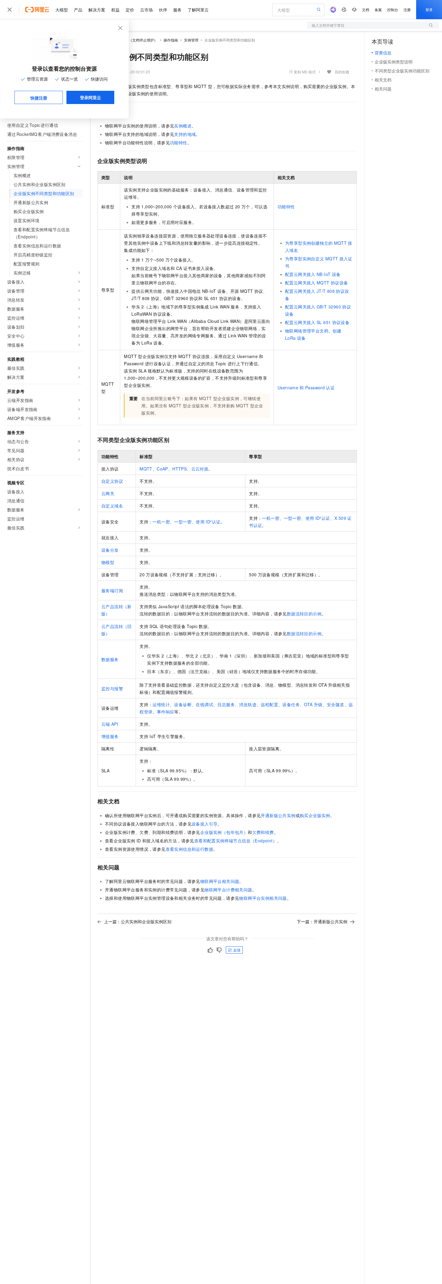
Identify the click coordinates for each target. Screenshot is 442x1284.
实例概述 (183, 126)
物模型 (107, 562)
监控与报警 (112, 688)
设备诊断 (183, 704)
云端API (109, 724)
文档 (365, 9)
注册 (407, 9)
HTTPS (179, 469)
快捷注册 (38, 98)
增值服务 (110, 736)
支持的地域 (185, 134)
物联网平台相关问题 (219, 881)
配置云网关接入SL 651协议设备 (317, 322)
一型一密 (183, 522)
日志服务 (226, 704)
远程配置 (269, 704)
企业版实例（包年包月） (224, 832)
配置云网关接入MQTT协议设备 (316, 283)
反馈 (237, 949)
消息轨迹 (247, 704)
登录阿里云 (90, 97)
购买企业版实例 (315, 815)
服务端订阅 (112, 590)
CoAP (162, 469)
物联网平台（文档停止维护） (134, 39)
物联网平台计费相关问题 (228, 890)
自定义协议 (112, 481)
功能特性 (178, 142)
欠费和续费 (263, 832)
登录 (429, 9)
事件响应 (165, 712)
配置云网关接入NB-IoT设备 (312, 274)
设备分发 (110, 550)
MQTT (146, 469)
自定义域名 (112, 506)
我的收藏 (342, 71)
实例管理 (191, 39)
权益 (115, 10)
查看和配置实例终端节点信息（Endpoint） (235, 841)
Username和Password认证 (306, 388)
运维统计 (161, 704)
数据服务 (110, 659)
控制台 (392, 9)
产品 (78, 10)
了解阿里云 (198, 10)
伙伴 (163, 10)
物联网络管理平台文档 (306, 331)
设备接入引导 (204, 824)
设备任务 (291, 704)
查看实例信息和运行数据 (189, 849)
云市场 (146, 10)
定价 (130, 10)
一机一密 (161, 522)
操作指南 (171, 39)
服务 (177, 10)
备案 (378, 9)
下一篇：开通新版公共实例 (322, 921)
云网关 (107, 493)
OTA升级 (313, 704)
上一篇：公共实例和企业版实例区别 (137, 921)
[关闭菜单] (9, 9)
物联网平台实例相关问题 (263, 898)
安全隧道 (335, 704)
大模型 (61, 10)
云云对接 (200, 469)
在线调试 (204, 704)
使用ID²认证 (208, 522)
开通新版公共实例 (278, 815)
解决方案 (96, 10)
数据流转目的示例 (304, 614)
